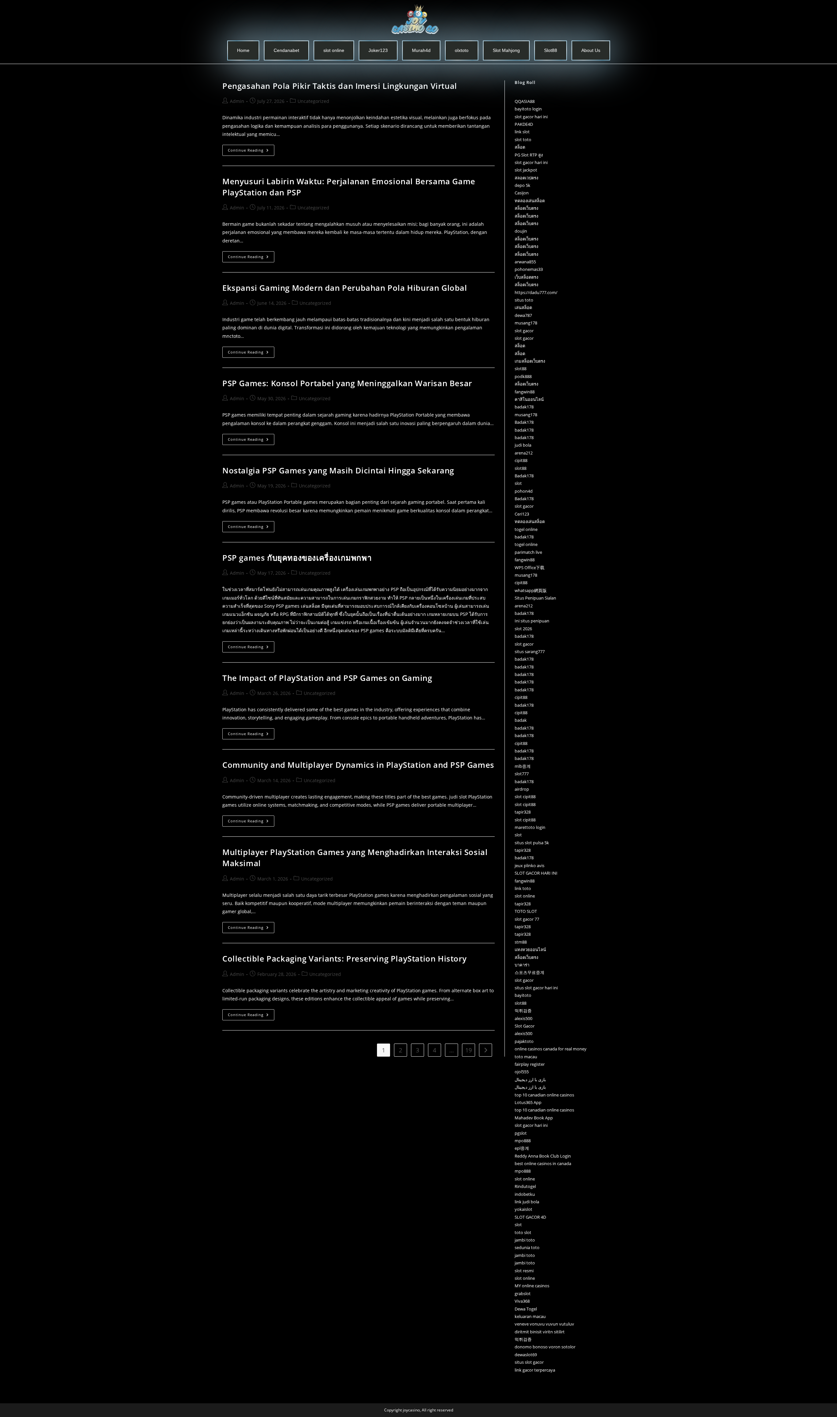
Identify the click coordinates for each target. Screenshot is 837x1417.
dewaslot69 (526, 1355)
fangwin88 (525, 392)
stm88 (521, 942)
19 (468, 1050)
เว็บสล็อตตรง (526, 277)
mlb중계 (523, 766)
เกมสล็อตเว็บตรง (530, 361)
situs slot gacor (529, 1362)
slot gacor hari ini (531, 117)
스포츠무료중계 (529, 972)
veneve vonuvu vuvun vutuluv (544, 1324)
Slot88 (550, 50)
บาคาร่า (522, 965)
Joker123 (378, 50)
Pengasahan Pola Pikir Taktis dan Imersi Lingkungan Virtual (339, 85)
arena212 (524, 453)
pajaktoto (524, 1041)
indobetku (525, 1194)
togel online (526, 529)
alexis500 (523, 1018)
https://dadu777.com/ (536, 292)
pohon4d (524, 491)
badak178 (524, 407)
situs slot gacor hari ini (536, 988)
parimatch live (528, 552)
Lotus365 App (528, 1102)
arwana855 (525, 262)
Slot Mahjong (506, 50)
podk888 (523, 376)
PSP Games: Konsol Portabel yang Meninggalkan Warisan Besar (347, 383)
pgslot (521, 1133)
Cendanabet (286, 50)
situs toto (524, 300)
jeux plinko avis (529, 865)
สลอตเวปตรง (526, 178)
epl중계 (522, 1148)
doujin (521, 231)
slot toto (523, 139)
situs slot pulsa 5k (532, 843)
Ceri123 (522, 514)
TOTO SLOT (526, 911)
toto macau (526, 1057)
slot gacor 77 (527, 919)
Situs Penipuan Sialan (535, 598)
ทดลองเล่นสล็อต (530, 201)
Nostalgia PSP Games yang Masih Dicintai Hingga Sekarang (338, 470)
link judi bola (527, 1202)
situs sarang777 (530, 651)
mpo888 (523, 1141)
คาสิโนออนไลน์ (529, 399)
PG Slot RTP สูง (529, 155)
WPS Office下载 (529, 567)
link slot (522, 132)
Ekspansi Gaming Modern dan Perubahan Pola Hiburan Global (344, 287)
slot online (333, 50)
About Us (590, 50)
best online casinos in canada (543, 1163)
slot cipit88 (525, 796)
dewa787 (523, 315)
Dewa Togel (526, 1309)
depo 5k (522, 185)
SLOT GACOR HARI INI (536, 873)
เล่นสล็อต (523, 307)
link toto (523, 888)
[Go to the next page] (485, 1050)
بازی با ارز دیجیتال (530, 1079)
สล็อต (520, 147)
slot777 (522, 774)
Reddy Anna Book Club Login (543, 1156)
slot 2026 (523, 629)
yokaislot (523, 1209)
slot (518, 483)
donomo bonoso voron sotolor (545, 1347)
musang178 (526, 323)
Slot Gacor (525, 1026)
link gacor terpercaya (535, 1370)
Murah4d (421, 50)
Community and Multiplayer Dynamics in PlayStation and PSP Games (358, 764)
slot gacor (524, 331)
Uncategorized (313, 101)
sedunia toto (527, 1247)
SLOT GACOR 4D (530, 1217)
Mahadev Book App (534, 1118)
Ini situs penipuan (532, 621)
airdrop (522, 789)
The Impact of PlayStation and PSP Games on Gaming (327, 677)
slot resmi (524, 1271)
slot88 (520, 368)
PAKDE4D (524, 124)
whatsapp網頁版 (531, 590)
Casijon (522, 193)
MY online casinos (532, 1286)
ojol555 (522, 1072)
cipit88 (521, 460)
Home (243, 50)
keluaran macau (530, 1316)
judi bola (523, 445)
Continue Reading (251, 149)
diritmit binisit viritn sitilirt (540, 1332)
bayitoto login (528, 109)
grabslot (523, 1293)
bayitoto (523, 995)
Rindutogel (525, 1186)
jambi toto (525, 1240)
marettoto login (530, 827)
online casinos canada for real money (551, 1049)
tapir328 (523, 812)
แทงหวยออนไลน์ (530, 949)
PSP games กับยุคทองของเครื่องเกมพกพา (296, 557)
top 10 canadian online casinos (544, 1095)
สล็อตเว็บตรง (526, 208)
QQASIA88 (525, 101)
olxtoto (462, 50)
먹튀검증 (523, 1010)
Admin (237, 101)
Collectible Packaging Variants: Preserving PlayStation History (344, 958)
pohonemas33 (529, 269)
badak (521, 720)
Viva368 (522, 1301)
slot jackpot (526, 170)
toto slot (523, 1232)
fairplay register (530, 1064)
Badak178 (524, 422)
